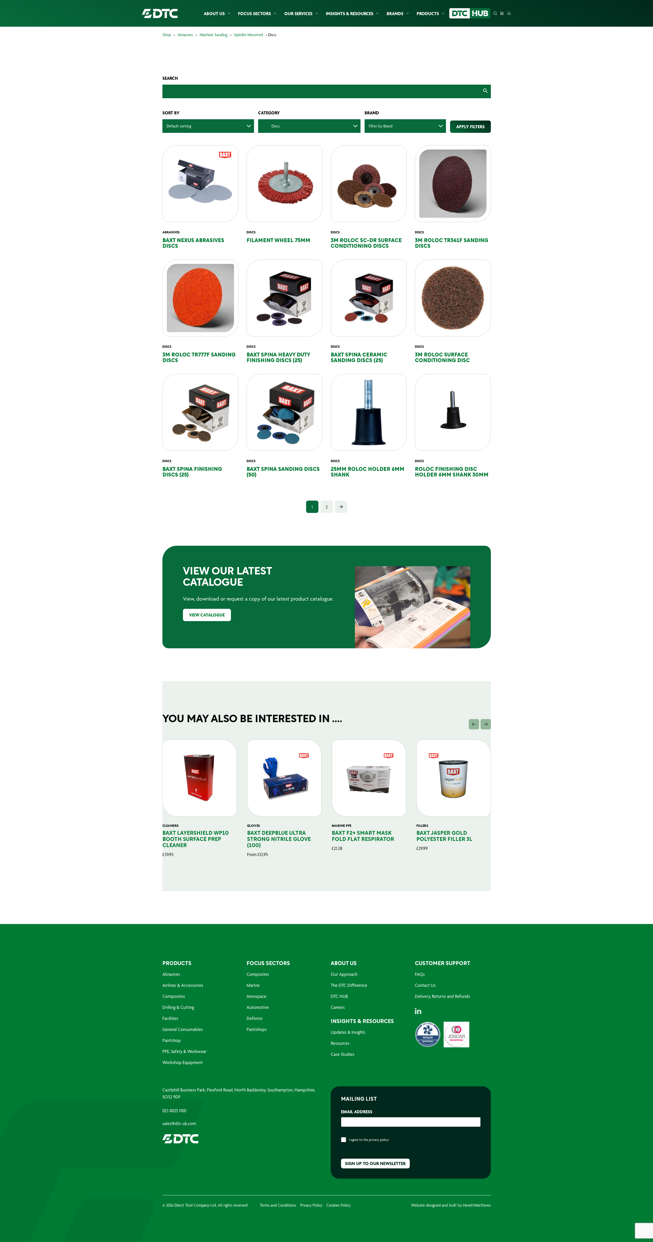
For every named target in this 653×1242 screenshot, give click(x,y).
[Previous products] (474, 724)
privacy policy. (379, 1140)
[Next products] (486, 724)
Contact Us (425, 985)
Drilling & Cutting (178, 1007)
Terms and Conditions (278, 1205)
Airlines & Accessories (182, 985)
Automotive (258, 1007)
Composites (173, 996)
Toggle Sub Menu (229, 13)
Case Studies (342, 1054)
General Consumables (182, 1029)
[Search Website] (495, 13)
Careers (338, 1007)
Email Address (358, 1111)
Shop (166, 34)
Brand (372, 113)
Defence (254, 1018)
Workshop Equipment (182, 1062)
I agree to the (370, 1140)
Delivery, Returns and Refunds (442, 996)
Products (428, 13)
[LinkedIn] (418, 1011)
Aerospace (256, 996)
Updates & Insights (348, 1032)
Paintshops (257, 1029)
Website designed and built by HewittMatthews (451, 1205)
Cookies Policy (338, 1205)
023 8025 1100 (174, 1110)
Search (170, 78)
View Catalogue (207, 615)
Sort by (171, 113)
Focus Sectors (254, 13)
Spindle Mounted (248, 34)
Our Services (298, 13)
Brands (395, 13)
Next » (341, 507)
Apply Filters (470, 126)
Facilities (170, 1018)
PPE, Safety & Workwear (184, 1051)
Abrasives (185, 34)
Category (269, 113)
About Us (214, 13)
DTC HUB (339, 996)
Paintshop (171, 1040)
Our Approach (344, 974)
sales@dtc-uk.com (179, 1123)
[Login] (509, 13)
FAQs (420, 974)
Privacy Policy (311, 1205)
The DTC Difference (349, 985)
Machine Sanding (213, 34)
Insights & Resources (349, 13)
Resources (340, 1043)
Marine (253, 985)
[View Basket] (502, 13)
